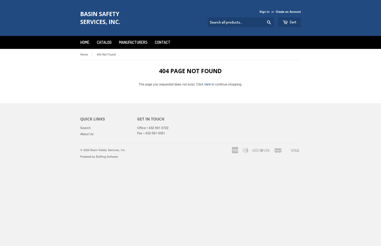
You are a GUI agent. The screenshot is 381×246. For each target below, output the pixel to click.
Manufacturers (133, 42)
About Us (87, 133)
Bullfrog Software (107, 156)
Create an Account (288, 12)
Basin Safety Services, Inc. (100, 18)
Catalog (104, 42)
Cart (292, 22)
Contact (162, 42)
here (207, 84)
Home (84, 42)
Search (85, 127)
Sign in (264, 12)
